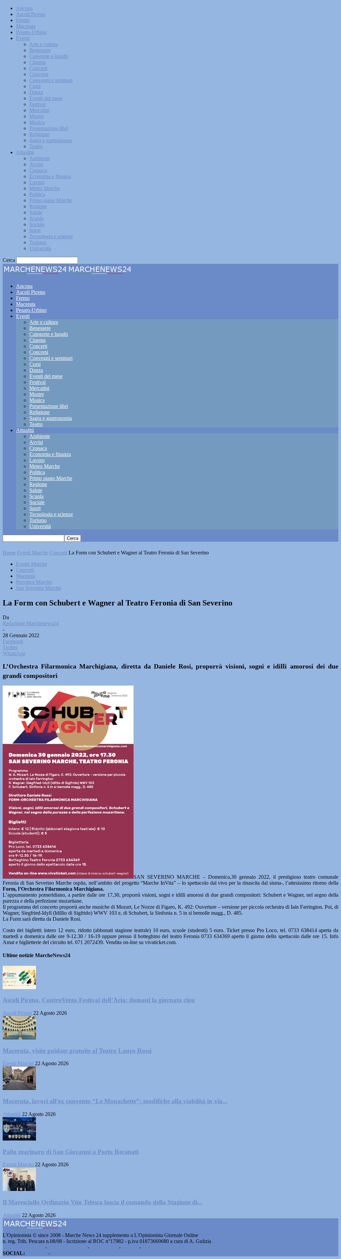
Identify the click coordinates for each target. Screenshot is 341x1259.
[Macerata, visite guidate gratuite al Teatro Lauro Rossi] (19, 1037)
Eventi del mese (46, 98)
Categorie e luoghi (48, 56)
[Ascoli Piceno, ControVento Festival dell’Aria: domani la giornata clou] (19, 987)
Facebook (36, 1253)
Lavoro (37, 182)
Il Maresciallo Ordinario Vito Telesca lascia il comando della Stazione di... (102, 1202)
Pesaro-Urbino (31, 32)
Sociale (37, 224)
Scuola (36, 218)
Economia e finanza (50, 176)
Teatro (36, 146)
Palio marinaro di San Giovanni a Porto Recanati (71, 1151)
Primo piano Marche (50, 200)
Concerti (38, 68)
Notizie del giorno (67, 1247)
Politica (37, 194)
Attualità (25, 152)
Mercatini (39, 110)
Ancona (24, 8)
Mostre (36, 116)
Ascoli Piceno (30, 14)
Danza (36, 92)
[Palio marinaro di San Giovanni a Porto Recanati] (19, 1139)
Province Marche (34, 582)
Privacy (130, 1247)
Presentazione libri (48, 128)
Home (9, 552)
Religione (39, 134)
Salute (35, 212)
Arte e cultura (43, 44)
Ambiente (39, 158)
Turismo (38, 242)
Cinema (37, 62)
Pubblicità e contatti (23, 1247)
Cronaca (38, 170)
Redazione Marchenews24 (31, 623)
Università (40, 248)
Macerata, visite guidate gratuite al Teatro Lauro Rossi (77, 1050)
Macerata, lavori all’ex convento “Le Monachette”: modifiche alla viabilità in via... (115, 1101)
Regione (38, 206)
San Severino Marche (38, 588)
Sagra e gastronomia (50, 140)
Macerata (25, 26)
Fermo (23, 20)
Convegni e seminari (51, 80)
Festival (37, 104)
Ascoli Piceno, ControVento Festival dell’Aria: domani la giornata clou (99, 999)
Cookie (150, 1247)
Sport (35, 230)
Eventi (23, 38)
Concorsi (38, 74)
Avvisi (36, 164)
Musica (37, 122)
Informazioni (104, 1247)
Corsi (35, 86)
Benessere (40, 50)
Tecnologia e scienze (51, 236)
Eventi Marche (32, 552)
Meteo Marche (44, 188)
